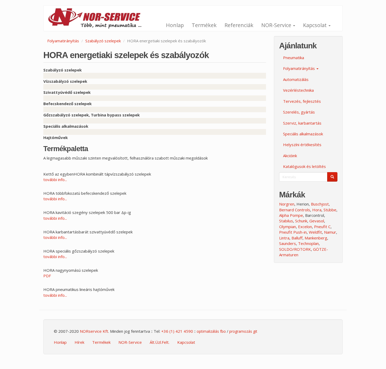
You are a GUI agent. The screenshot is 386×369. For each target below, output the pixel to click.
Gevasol (316, 220)
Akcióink (290, 155)
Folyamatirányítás (63, 40)
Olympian (287, 226)
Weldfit (315, 232)
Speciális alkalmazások (303, 133)
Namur (330, 232)
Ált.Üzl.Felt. (159, 342)
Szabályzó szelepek (103, 40)
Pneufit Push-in (293, 232)
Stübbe (330, 209)
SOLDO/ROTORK (295, 249)
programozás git (243, 331)
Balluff (296, 237)
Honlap (175, 25)
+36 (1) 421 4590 (177, 331)
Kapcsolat (315, 25)
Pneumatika (293, 57)
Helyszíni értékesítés (302, 144)
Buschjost (320, 204)
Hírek (79, 342)
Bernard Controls (294, 209)
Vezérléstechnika (298, 90)
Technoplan (308, 243)
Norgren (286, 204)
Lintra (284, 237)
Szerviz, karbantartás (302, 123)
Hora (316, 209)
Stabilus (286, 220)
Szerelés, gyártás (299, 112)
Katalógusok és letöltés (304, 166)
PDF (47, 275)
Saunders (287, 243)
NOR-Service (277, 25)
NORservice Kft (94, 331)
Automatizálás (296, 79)
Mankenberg (316, 237)
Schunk (301, 220)
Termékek (204, 25)
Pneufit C (322, 226)
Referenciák (239, 25)
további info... (55, 179)
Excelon (305, 226)
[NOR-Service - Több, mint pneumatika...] (98, 18)
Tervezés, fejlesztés (302, 101)
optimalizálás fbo (211, 331)
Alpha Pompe (291, 215)
